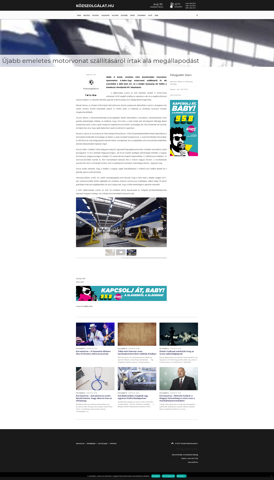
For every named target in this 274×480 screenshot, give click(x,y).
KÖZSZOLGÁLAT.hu (95, 6)
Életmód (124, 15)
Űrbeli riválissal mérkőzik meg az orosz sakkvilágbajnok (176, 352)
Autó (150, 15)
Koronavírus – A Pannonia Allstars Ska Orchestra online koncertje (93, 352)
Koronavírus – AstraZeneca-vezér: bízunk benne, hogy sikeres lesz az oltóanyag (94, 398)
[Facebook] (86, 95)
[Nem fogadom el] (271, 476)
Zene (156, 15)
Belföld (87, 15)
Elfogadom (155, 476)
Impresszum (80, 443)
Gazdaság (105, 15)
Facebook (113, 443)
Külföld (95, 15)
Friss (79, 15)
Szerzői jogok (102, 443)
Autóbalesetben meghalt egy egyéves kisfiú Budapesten (133, 397)
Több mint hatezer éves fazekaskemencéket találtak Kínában (137, 352)
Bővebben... (181, 476)
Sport (132, 15)
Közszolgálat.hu (91, 88)
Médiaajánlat (91, 443)
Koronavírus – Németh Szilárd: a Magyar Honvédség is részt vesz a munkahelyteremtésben (177, 398)
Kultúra (115, 15)
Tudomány (141, 15)
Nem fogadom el (168, 476)
